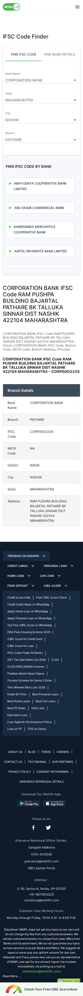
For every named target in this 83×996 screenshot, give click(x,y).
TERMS (46, 752)
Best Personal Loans (45, 694)
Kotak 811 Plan (17, 694)
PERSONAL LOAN (55, 566)
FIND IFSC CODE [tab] (23, 54)
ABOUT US (15, 752)
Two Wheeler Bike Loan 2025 (26, 687)
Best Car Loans (45, 701)
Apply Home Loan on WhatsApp (27, 611)
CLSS (55, 659)
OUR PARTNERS (62, 761)
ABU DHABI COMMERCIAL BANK (39, 208)
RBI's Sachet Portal (41, 868)
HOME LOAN (15, 576)
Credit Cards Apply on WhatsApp (28, 604)
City (8, 113)
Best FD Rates (16, 708)
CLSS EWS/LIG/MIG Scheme (25, 666)
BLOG (32, 752)
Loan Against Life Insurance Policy (29, 722)
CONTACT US (13, 761)
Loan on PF (14, 729)
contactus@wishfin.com (41, 900)
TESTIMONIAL (37, 761)
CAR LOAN (47, 576)
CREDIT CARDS (17, 566)
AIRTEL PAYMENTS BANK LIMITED (40, 251)
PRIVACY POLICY (19, 771)
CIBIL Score (52, 585)
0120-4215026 (41, 854)
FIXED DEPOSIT (17, 585)
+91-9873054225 (41, 894)
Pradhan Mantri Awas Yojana (25, 673)
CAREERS (62, 752)
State (8, 93)
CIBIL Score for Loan (20, 646)
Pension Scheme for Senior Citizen (29, 680)
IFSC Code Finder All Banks (25, 652)
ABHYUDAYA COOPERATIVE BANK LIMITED (40, 186)
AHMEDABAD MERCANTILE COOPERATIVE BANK (34, 229)
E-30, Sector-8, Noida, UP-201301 (41, 888)
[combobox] (41, 79)
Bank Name (12, 73)
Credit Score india (18, 597)
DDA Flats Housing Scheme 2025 (28, 632)
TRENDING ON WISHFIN (23, 556)
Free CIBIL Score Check (51, 597)
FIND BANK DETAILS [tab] (59, 54)
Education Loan (17, 715)
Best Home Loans (18, 701)
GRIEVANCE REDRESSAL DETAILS (41, 781)
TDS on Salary (37, 729)
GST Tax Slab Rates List (26, 659)
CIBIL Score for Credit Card (24, 639)
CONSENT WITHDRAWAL (52, 771)
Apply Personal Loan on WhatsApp (29, 618)
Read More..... (12, 976)
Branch (10, 133)
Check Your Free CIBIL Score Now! (50, 989)
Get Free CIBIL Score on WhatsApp (29, 625)
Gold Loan (37, 708)
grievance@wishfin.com (41, 861)
